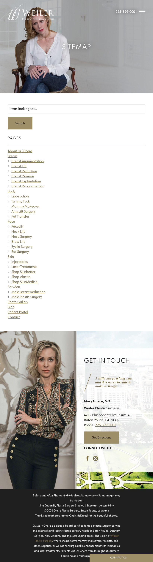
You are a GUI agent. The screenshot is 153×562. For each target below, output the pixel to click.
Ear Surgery (20, 251)
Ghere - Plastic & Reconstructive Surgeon (31, 12)
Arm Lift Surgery (23, 211)
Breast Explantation (26, 181)
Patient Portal (18, 312)
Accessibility (106, 505)
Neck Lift (18, 231)
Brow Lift (18, 241)
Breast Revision (22, 176)
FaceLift (17, 226)
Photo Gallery (18, 302)
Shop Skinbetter (23, 271)
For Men (14, 286)
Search (20, 123)
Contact (14, 317)
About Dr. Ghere (20, 151)
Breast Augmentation (27, 161)
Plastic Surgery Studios (70, 505)
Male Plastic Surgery (26, 297)
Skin (11, 256)
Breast (12, 156)
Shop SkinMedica (24, 281)
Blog (11, 307)
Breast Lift (18, 166)
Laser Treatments (24, 266)
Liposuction (20, 196)
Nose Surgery (21, 236)
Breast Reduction (24, 171)
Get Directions (101, 437)
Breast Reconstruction (27, 186)
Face (11, 221)
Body (11, 191)
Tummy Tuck (20, 201)
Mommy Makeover (25, 206)
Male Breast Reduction (28, 291)
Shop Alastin (20, 276)
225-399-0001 (105, 425)
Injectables (19, 261)
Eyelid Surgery (21, 246)
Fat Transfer (20, 216)
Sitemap (92, 505)
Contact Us (118, 557)
